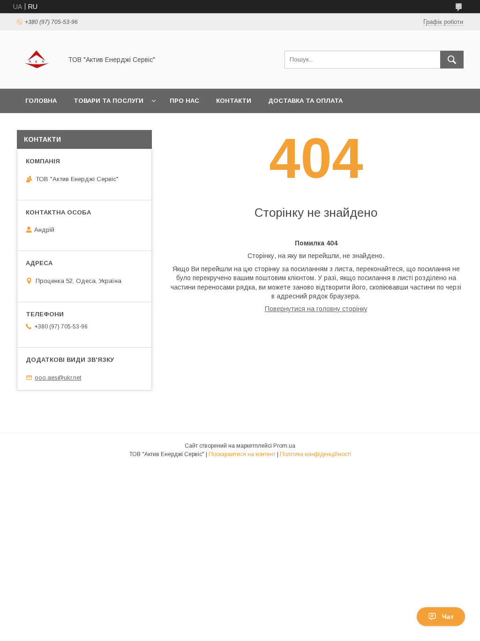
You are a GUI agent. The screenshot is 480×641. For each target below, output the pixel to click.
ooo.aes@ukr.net (58, 377)
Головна (41, 100)
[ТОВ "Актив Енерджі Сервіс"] (37, 76)
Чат (448, 616)
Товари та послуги (108, 100)
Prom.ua (284, 446)
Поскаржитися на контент (242, 454)
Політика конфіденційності (315, 454)
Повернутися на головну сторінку (316, 309)
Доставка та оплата (305, 100)
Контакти (233, 100)
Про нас (184, 100)
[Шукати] (452, 60)
